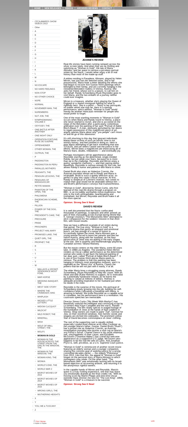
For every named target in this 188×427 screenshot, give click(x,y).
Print (37, 421)
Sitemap (43, 421)
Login (153, 421)
